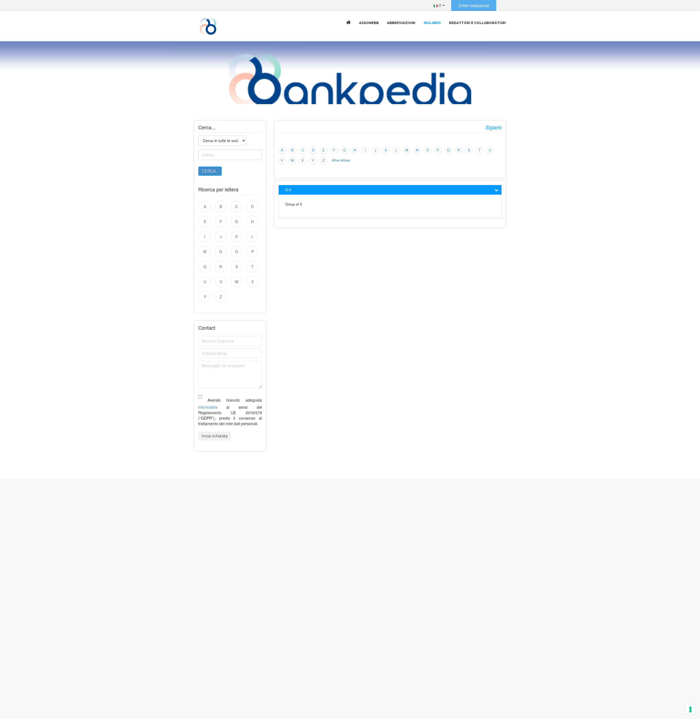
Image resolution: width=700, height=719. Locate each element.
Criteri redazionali (474, 5)
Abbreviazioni (401, 23)
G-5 (288, 189)
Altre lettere (341, 160)
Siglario (432, 23)
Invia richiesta (215, 436)
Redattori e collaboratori (477, 23)
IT (439, 5)
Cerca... (210, 171)
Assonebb (369, 23)
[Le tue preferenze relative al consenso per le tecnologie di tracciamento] (690, 709)
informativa (207, 407)
